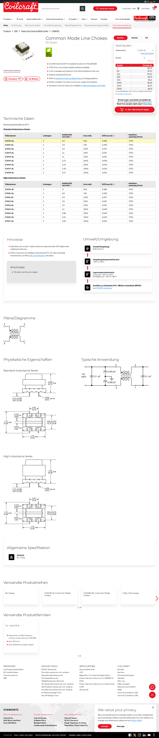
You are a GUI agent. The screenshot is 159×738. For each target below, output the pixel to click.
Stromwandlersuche (49, 678)
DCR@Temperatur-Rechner (52, 681)
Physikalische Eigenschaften (96, 25)
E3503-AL (9, 205)
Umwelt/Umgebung (52, 25)
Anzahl (118, 58)
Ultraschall (84, 690)
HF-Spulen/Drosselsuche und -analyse (57, 684)
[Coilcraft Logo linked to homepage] (20, 7)
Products (7, 31)
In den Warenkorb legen (137, 109)
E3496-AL (9, 165)
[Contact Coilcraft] (152, 687)
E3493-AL (9, 153)
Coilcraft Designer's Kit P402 (93, 86)
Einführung (16, 25)
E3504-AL (9, 209)
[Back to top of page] (152, 695)
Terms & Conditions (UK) (128, 693)
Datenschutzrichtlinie (126, 687)
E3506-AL (9, 217)
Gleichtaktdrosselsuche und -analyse (57, 687)
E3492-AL (9, 149)
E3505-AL (9, 213)
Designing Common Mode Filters (69, 78)
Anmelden (145, 9)
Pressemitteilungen (126, 675)
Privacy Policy (136, 720)
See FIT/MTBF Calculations (102, 288)
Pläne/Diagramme (73, 25)
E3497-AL (9, 169)
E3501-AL (9, 197)
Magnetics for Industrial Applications (95, 675)
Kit (146, 38)
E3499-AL (9, 189)
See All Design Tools (50, 695)
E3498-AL (9, 173)
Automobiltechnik (87, 669)
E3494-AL (9, 157)
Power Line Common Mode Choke (34, 31)
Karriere (94, 19)
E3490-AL (9, 141)
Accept (104, 726)
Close (153, 707)
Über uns (121, 681)
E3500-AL (9, 193)
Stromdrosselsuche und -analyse (55, 672)
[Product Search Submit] (82, 8)
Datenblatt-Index (129, 9)
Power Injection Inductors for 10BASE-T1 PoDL (97, 679)
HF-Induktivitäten (10, 672)
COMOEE (56, 31)
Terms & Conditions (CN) (128, 695)
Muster (134, 38)
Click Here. (147, 104)
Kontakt (104, 19)
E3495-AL (9, 161)
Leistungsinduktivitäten (13, 669)
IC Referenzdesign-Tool (51, 693)
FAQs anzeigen (124, 684)
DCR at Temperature (37, 256)
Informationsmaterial (11, 71)
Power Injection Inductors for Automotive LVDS (97, 685)
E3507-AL (9, 221)
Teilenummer (121, 50)
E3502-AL (9, 201)
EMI (16, 31)
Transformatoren (10, 675)
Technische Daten (32, 25)
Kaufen (120, 38)
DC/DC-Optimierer (49, 669)
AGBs (120, 690)
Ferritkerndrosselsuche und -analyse (56, 690)
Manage (121, 726)
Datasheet (12, 79)
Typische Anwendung (122, 25)
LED (81, 672)
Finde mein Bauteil (147, 53)
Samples (121, 678)
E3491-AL (9, 145)
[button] (157, 598)
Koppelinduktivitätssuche (52, 675)
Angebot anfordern (125, 94)
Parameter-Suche (106, 9)
